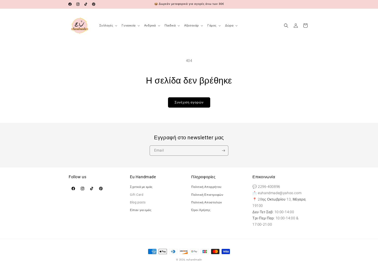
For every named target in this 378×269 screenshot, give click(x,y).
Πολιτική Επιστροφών (207, 194)
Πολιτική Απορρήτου (206, 187)
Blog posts (138, 202)
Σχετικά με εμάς (141, 187)
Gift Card (136, 194)
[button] (108, 25)
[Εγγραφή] (223, 150)
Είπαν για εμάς (140, 210)
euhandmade (194, 259)
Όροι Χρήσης (201, 210)
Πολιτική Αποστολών (206, 202)
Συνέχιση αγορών (189, 102)
